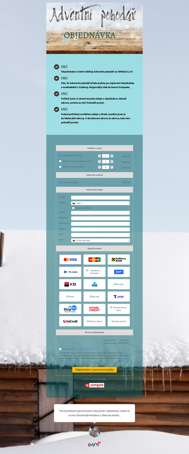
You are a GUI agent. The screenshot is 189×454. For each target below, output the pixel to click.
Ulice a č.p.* (64, 223)
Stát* (61, 240)
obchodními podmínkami (84, 349)
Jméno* (62, 212)
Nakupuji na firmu (83, 208)
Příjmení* (63, 217)
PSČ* (61, 234)
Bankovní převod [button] (119, 321)
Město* (62, 229)
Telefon (62, 202)
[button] (70, 259)
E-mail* (62, 197)
